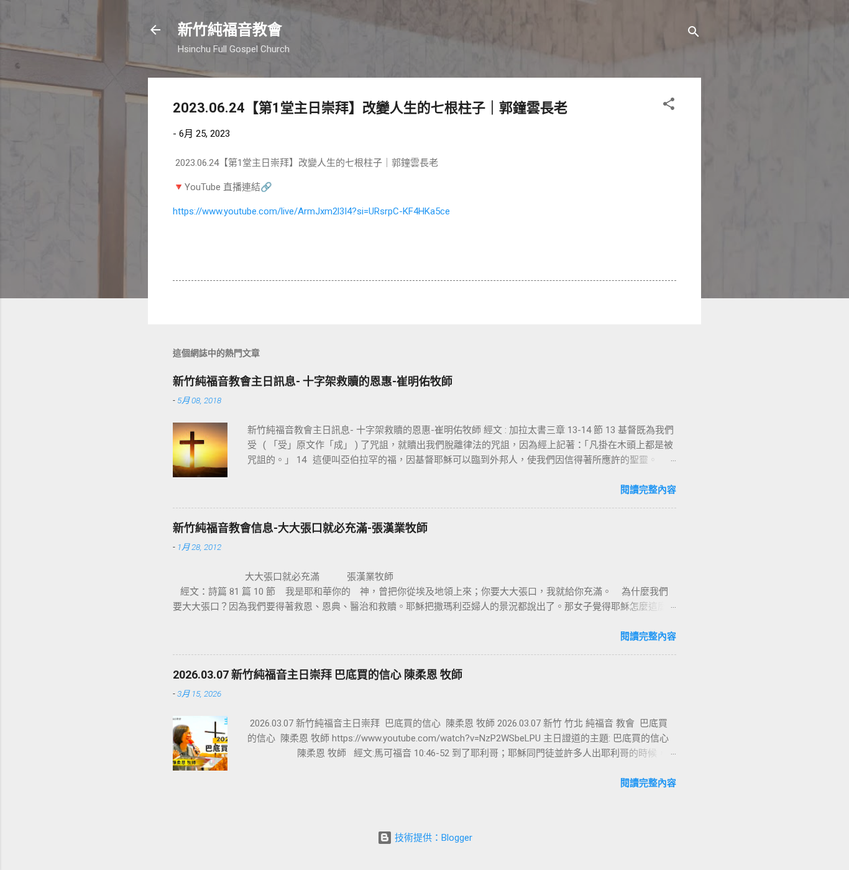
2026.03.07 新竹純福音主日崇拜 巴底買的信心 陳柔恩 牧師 (317, 674)
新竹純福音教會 (230, 30)
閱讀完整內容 (648, 489)
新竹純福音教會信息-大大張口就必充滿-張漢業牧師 (300, 527)
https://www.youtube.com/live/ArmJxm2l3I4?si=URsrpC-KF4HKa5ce (311, 211)
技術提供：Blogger (432, 837)
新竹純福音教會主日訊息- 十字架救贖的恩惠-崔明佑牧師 (312, 381)
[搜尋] (693, 34)
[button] (668, 106)
